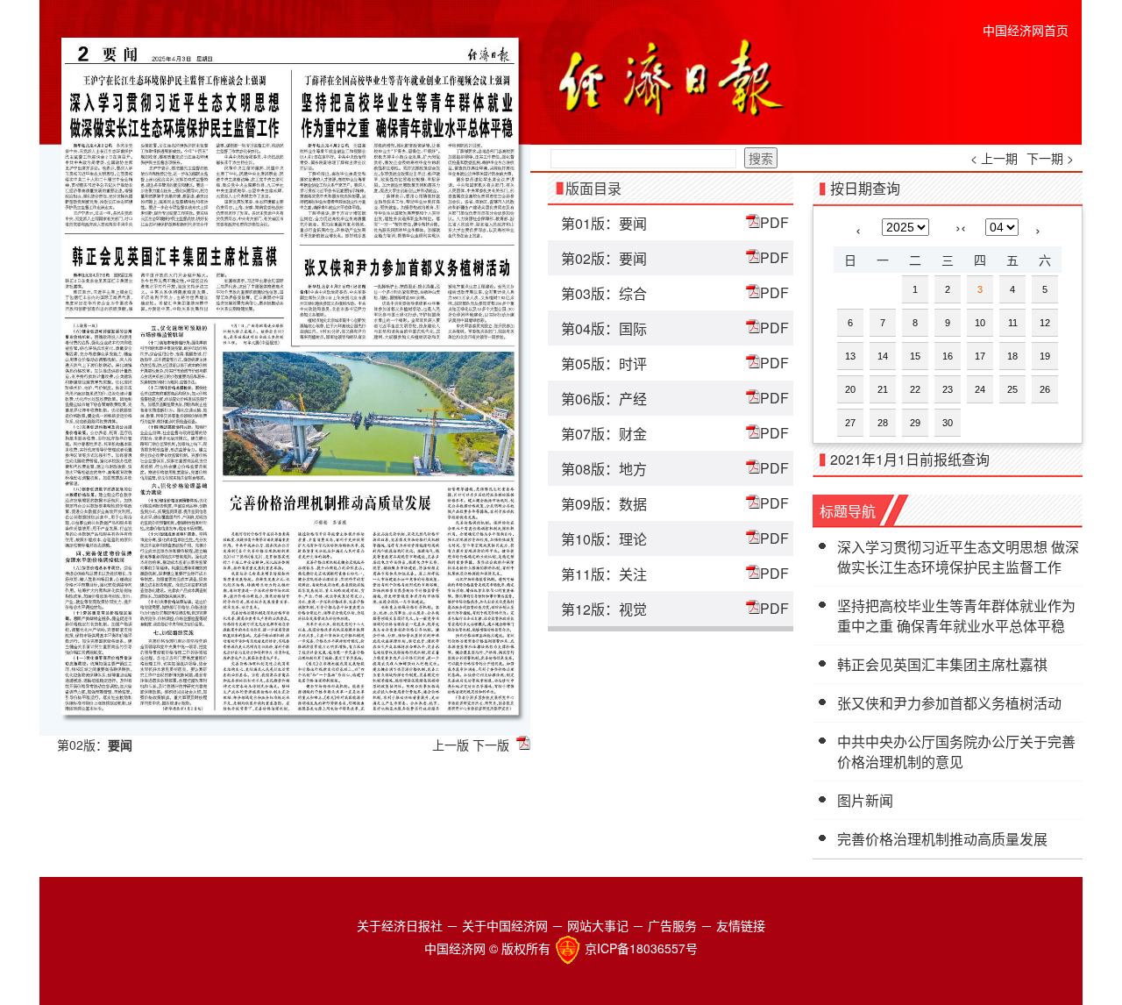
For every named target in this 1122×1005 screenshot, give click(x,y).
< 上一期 (994, 158)
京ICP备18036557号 (641, 948)
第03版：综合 (604, 293)
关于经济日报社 (400, 925)
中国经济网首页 (1026, 30)
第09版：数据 (604, 504)
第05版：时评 (604, 363)
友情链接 (740, 925)
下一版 (490, 744)
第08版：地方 (604, 469)
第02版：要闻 (604, 258)
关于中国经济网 (505, 925)
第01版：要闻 (604, 223)
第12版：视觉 (604, 609)
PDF (774, 222)
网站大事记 (597, 925)
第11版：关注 (604, 574)
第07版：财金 (604, 434)
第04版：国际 (604, 328)
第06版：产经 (604, 398)
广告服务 (672, 925)
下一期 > (1050, 158)
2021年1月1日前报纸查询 (910, 459)
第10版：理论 (604, 539)
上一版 (450, 744)
